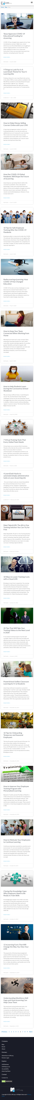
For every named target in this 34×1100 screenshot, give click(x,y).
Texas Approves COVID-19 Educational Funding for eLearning (14, 36)
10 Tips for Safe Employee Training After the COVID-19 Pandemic (14, 230)
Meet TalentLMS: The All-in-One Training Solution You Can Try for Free (16, 527)
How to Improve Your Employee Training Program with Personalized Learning (16, 788)
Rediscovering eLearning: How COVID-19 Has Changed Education (15, 281)
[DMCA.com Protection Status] (7, 1082)
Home (2, 7)
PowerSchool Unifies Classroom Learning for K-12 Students (16, 682)
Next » (31, 1031)
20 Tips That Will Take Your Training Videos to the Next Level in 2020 (16, 630)
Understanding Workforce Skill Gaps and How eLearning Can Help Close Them (15, 1000)
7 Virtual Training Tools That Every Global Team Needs (14, 441)
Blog (6, 7)
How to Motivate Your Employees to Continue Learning (16, 841)
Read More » (6, 57)
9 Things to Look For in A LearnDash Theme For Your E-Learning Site (15, 71)
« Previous (4, 1031)
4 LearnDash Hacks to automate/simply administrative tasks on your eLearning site (16, 475)
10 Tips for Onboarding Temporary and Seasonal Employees (13, 735)
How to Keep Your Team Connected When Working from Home (16, 333)
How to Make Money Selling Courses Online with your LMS (15, 124)
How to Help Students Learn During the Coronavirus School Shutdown (15, 388)
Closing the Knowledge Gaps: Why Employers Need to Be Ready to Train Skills (15, 893)
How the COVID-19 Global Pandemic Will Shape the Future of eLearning (16, 176)
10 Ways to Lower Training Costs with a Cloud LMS (16, 578)
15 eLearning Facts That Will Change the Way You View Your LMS (16, 947)
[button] (31, 2)
